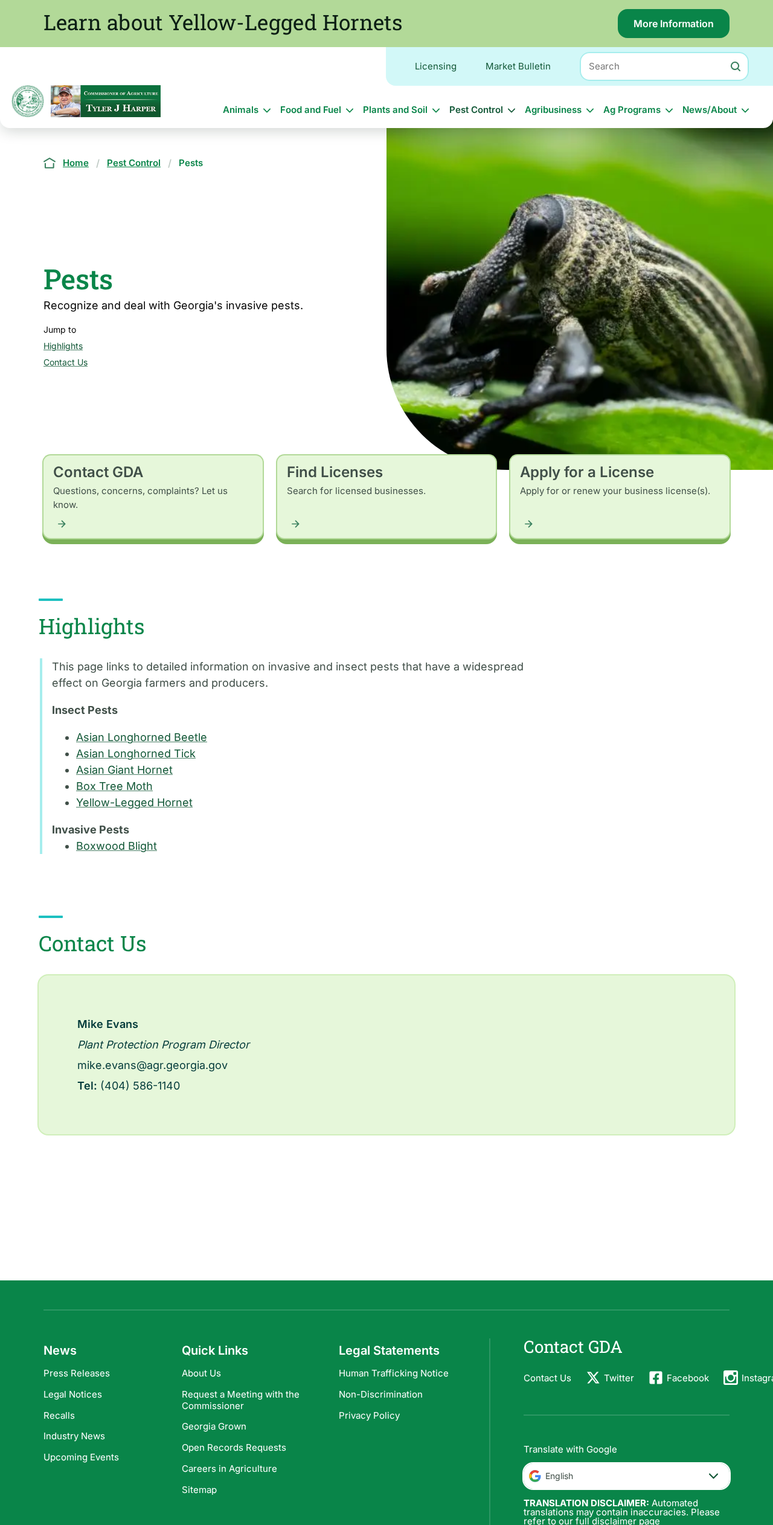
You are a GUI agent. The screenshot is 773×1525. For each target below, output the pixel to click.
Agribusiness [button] (553, 109)
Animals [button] (240, 109)
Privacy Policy (369, 1415)
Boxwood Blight (116, 846)
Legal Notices (72, 1394)
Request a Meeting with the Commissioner (241, 1400)
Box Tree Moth (114, 786)
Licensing (436, 66)
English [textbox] (559, 1476)
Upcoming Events (81, 1457)
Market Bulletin (518, 66)
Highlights (63, 346)
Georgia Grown (214, 1426)
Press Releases (76, 1373)
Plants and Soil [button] (395, 109)
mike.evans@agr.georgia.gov (152, 1065)
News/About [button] (709, 109)
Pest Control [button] (476, 109)
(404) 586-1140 (140, 1085)
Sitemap (199, 1489)
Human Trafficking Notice (394, 1373)
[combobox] (627, 1476)
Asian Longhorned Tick (136, 753)
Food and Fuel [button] (310, 109)
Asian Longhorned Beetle (141, 737)
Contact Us (65, 362)
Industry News (74, 1436)
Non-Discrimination (381, 1394)
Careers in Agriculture (229, 1468)
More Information (681, 28)
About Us (201, 1373)
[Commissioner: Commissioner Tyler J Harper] (106, 101)
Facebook (688, 1378)
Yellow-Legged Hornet (134, 802)
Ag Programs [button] (632, 109)
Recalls (59, 1415)
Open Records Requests (234, 1447)
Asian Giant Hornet (124, 769)
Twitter (619, 1378)
